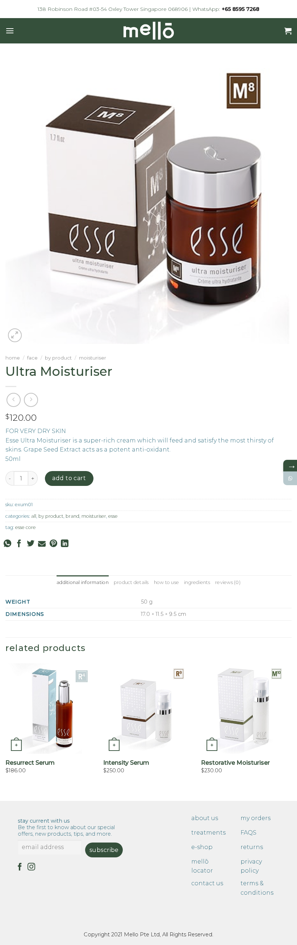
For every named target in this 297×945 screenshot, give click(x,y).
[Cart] (288, 31)
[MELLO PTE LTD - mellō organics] (149, 31)
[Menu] (9, 30)
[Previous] (5, 731)
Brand (72, 516)
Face (32, 358)
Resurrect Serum (30, 762)
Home (12, 358)
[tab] (83, 582)
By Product (58, 358)
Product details (131, 582)
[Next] (291, 731)
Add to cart (69, 478)
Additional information (83, 582)
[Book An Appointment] (290, 478)
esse (113, 516)
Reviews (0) (227, 582)
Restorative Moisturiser (235, 762)
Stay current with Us (66, 827)
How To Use (166, 582)
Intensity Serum (126, 762)
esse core (25, 527)
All (33, 516)
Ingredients (197, 582)
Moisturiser (92, 358)
